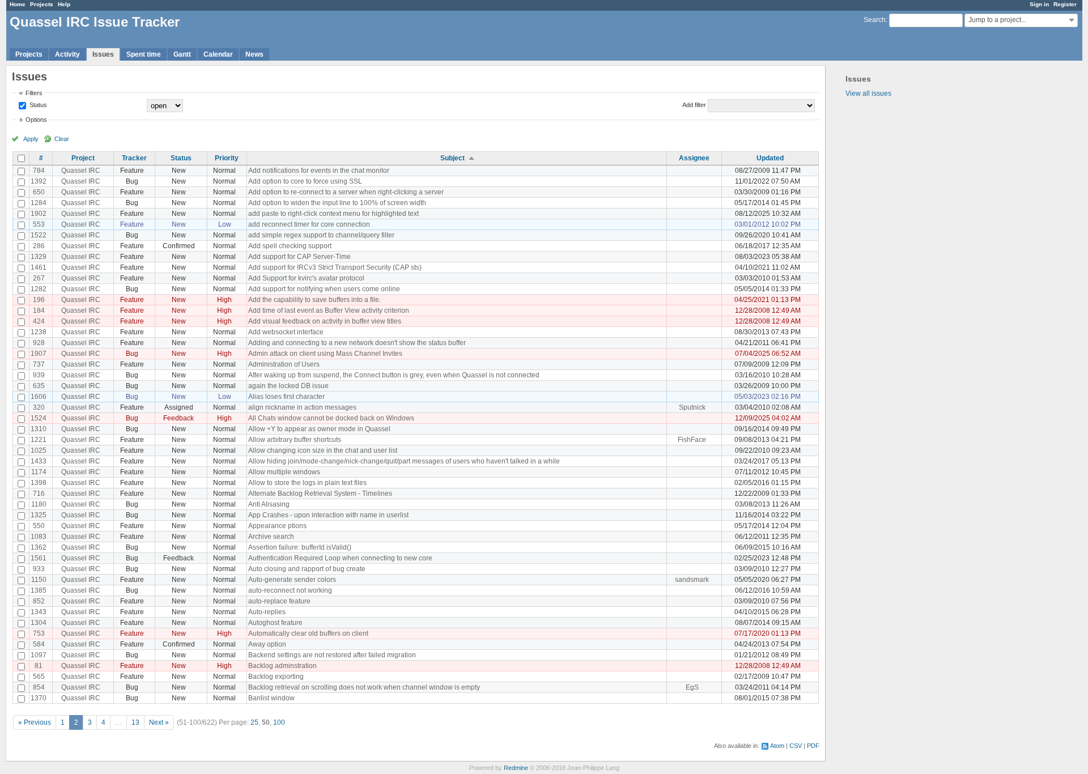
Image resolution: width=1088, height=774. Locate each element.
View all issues (868, 93)
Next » (159, 722)
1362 (38, 547)
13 (135, 722)
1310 (38, 429)
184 (39, 310)
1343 (38, 612)
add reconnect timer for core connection (309, 224)
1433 (38, 461)
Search (875, 20)
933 (39, 569)
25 (254, 722)
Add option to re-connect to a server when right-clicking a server (346, 192)
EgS (692, 687)
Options (36, 119)
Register (1065, 4)
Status (37, 104)
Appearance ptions (277, 526)
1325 (38, 515)
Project (83, 158)
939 (39, 375)
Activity (67, 54)
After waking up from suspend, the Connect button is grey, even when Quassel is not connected (393, 375)
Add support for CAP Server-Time (299, 257)
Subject (452, 158)
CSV (795, 745)
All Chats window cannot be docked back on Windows (331, 418)
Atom (777, 745)
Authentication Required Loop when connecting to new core (340, 558)
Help (64, 4)
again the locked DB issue (288, 386)
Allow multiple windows (284, 472)
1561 (38, 558)
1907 (38, 354)
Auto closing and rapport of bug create (307, 569)
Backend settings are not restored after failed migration (332, 655)
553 (39, 224)
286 (39, 246)
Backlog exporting (276, 677)
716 (39, 493)
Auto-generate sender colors (292, 580)
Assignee (694, 158)
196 (39, 300)
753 (39, 633)
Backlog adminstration (282, 666)
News (254, 54)
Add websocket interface (286, 332)
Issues (103, 54)
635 (39, 386)
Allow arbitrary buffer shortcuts (294, 440)
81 (38, 666)
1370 (38, 698)
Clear (61, 138)
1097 (38, 655)
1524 (38, 418)
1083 (38, 537)
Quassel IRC (80, 171)
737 (39, 364)
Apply (31, 138)
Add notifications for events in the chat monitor (318, 171)
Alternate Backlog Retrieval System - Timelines (320, 493)
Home (18, 4)
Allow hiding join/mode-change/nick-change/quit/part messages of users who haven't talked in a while (404, 461)
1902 (38, 214)
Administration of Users (284, 364)
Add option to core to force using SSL (305, 181)
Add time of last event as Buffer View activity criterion (328, 310)
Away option (267, 644)
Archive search (271, 537)
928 (39, 343)
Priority (227, 158)
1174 (38, 472)
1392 (38, 181)
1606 (38, 397)
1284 (38, 203)
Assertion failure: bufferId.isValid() (299, 547)
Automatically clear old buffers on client (308, 633)
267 (39, 278)
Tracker (134, 158)
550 (39, 526)
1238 (38, 332)
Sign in (1039, 4)
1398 (38, 483)
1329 (38, 257)
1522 (38, 235)
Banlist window (271, 698)
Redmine (516, 767)
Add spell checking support (290, 246)
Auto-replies (267, 612)
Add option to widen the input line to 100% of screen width (337, 203)
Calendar (218, 54)
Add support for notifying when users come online (324, 289)
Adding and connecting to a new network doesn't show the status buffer (357, 343)
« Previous (34, 722)
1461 (38, 267)
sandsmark (692, 580)
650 (39, 192)
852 (39, 601)
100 (279, 722)
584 (39, 644)
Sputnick (692, 407)
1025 (38, 450)
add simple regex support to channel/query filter (321, 235)
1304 (38, 623)
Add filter (694, 104)
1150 (38, 580)
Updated (770, 158)
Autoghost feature (275, 623)
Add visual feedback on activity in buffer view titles (324, 321)
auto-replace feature (279, 601)
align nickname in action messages (302, 407)
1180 (38, 504)
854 (39, 687)
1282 (38, 289)
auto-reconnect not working (290, 590)
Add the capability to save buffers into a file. (314, 300)
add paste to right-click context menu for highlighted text (333, 214)
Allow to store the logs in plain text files (307, 483)
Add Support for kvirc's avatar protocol (306, 278)
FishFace (692, 440)
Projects (41, 4)
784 (39, 171)
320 (39, 407)
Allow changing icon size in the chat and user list (322, 450)
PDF (813, 745)
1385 (38, 590)
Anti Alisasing (269, 504)
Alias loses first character (286, 397)
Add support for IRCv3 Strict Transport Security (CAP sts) (335, 267)
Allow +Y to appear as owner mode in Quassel (319, 429)
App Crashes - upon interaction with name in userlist (328, 515)
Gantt (182, 54)
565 (39, 677)
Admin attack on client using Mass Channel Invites (325, 354)
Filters (34, 93)
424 (39, 321)
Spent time (143, 54)
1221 (38, 440)
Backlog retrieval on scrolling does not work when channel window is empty (364, 687)
